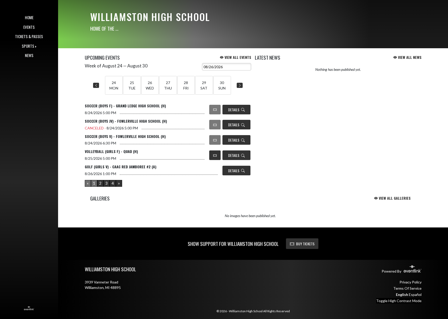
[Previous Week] (96, 85)
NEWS (29, 55)
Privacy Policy (411, 282)
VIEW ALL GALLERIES (394, 198)
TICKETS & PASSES (29, 36)
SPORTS (28, 46)
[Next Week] (240, 85)
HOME (29, 17)
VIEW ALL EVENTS (237, 57)
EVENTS (29, 27)
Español (415, 294)
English (402, 294)
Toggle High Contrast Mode (399, 301)
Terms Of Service (407, 288)
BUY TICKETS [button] (305, 243)
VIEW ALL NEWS (409, 57)
